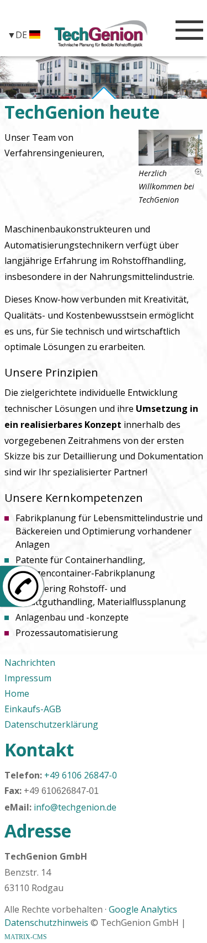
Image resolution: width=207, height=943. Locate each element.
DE (22, 34)
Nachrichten (29, 662)
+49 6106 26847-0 (80, 775)
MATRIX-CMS (25, 937)
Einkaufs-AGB (32, 709)
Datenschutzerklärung (51, 724)
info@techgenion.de (75, 807)
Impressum (27, 678)
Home (16, 693)
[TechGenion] (101, 33)
